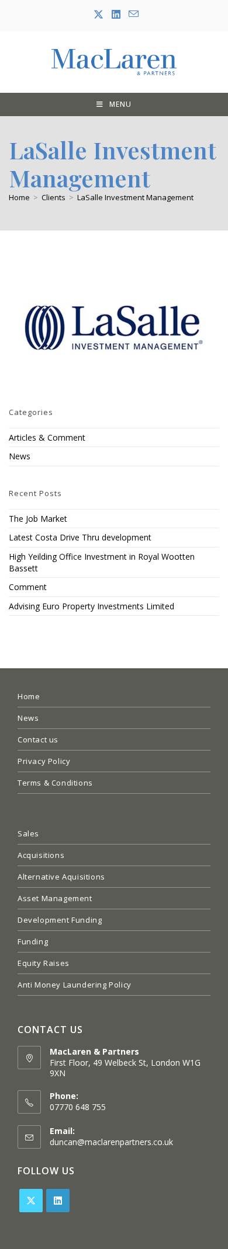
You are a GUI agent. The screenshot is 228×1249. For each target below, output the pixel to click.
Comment (28, 586)
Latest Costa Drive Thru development (80, 537)
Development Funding (60, 920)
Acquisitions (41, 855)
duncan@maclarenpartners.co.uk (111, 1141)
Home (29, 696)
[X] (31, 1200)
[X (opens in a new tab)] (98, 14)
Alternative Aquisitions (61, 876)
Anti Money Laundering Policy (75, 984)
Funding (33, 941)
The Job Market (38, 518)
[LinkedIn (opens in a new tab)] (116, 14)
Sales (28, 833)
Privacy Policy (44, 761)
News (19, 456)
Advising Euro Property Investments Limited (91, 606)
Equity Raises (44, 963)
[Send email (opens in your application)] (132, 14)
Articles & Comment (47, 437)
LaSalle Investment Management (135, 197)
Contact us (38, 739)
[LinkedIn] (58, 1200)
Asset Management (55, 898)
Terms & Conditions (55, 782)
